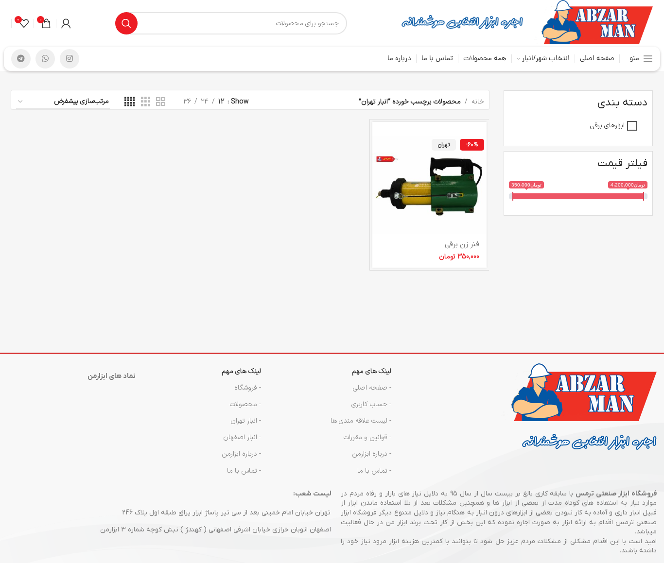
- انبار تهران (245, 421)
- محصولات (245, 404)
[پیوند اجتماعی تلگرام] (21, 58)
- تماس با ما (374, 471)
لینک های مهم (371, 371)
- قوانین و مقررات (367, 437)
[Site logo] (593, 23)
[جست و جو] (126, 23)
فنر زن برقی (462, 244)
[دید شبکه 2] (160, 102)
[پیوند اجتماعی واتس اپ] (45, 58)
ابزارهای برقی (607, 125)
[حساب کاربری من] (66, 23)
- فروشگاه (247, 388)
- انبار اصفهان (242, 437)
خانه (478, 102)
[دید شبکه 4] (129, 102)
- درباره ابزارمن (371, 454)
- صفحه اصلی (372, 388)
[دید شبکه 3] (145, 102)
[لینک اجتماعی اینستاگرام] (69, 58)
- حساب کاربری (371, 404)
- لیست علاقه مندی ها (361, 421)
